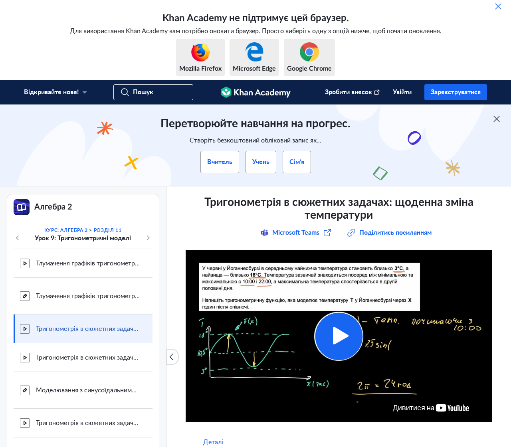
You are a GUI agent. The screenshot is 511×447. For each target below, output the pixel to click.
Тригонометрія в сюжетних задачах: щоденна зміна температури (88, 329)
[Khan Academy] (256, 92)
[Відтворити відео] (339, 336)
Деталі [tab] (213, 442)
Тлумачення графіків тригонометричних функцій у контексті (88, 263)
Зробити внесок (348, 92)
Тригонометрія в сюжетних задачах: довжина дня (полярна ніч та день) (88, 423)
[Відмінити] (498, 6)
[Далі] (148, 238)
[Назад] (17, 238)
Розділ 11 (107, 230)
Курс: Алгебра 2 (66, 230)
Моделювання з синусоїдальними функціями (88, 390)
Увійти (402, 92)
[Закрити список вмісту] (172, 357)
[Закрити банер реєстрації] (497, 119)
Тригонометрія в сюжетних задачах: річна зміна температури (88, 357)
